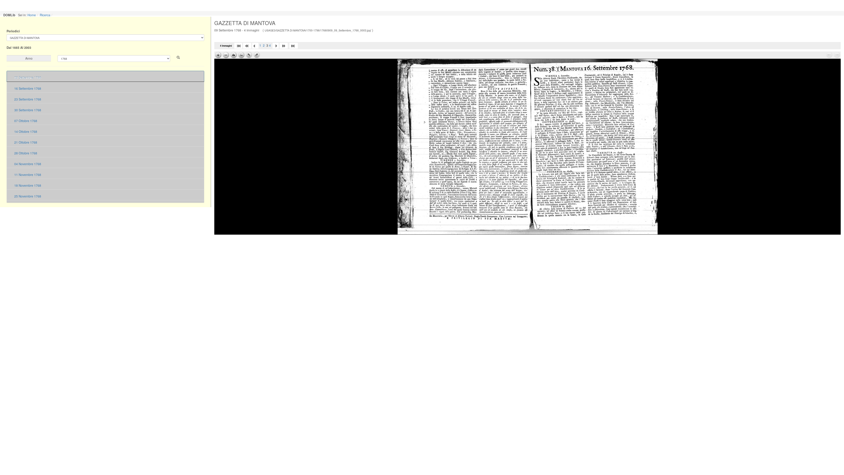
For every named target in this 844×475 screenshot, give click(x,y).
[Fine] (293, 45)
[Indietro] (255, 45)
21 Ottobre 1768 (25, 142)
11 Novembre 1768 (27, 174)
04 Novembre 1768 (27, 164)
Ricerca (45, 15)
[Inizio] (238, 45)
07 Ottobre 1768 (25, 121)
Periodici (13, 31)
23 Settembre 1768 (27, 99)
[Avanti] (276, 45)
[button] (178, 57)
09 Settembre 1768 (27, 77)
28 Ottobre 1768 (25, 153)
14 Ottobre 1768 (25, 131)
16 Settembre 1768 (27, 88)
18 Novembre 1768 (27, 185)
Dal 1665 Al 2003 (19, 47)
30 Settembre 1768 (27, 110)
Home (31, 15)
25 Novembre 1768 (27, 196)
